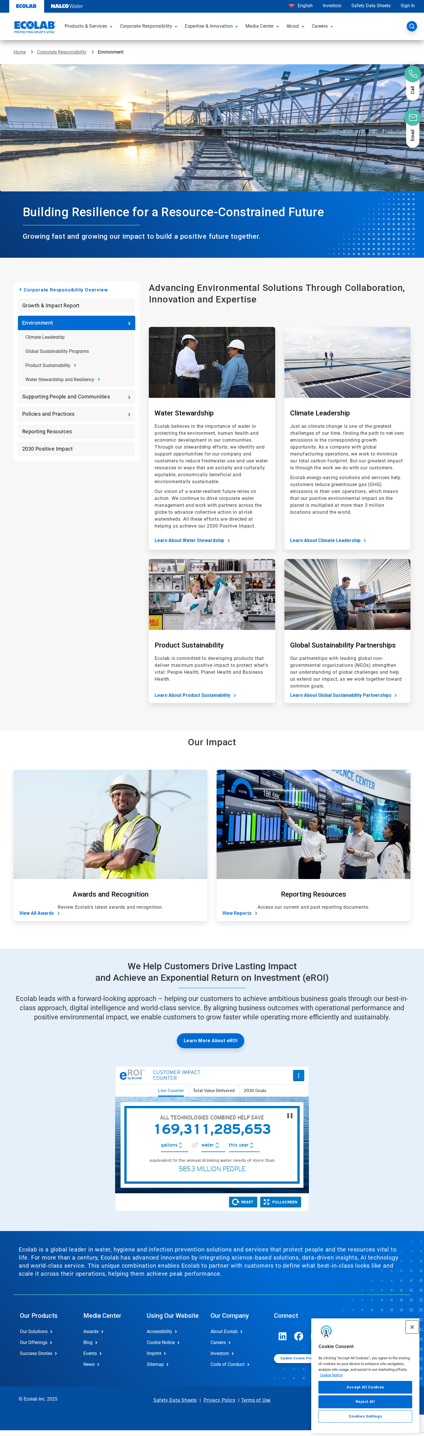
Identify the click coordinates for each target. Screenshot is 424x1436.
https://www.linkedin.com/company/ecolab (282, 1336)
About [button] (292, 26)
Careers (218, 1342)
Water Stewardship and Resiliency (59, 379)
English (305, 5)
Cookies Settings (365, 1416)
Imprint (154, 1353)
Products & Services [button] (86, 26)
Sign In (408, 5)
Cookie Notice (331, 1375)
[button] (111, 26)
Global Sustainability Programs (57, 351)
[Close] (412, 1327)
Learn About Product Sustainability (192, 695)
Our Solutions (34, 1331)
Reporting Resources (47, 431)
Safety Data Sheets (371, 5)
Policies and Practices (48, 414)
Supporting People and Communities (66, 397)
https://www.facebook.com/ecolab (299, 1336)
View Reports (237, 913)
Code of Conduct (228, 1364)
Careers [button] (320, 26)
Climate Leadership (45, 337)
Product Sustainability (47, 365)
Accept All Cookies (365, 1387)
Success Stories (36, 1353)
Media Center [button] (259, 26)
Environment (37, 323)
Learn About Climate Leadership (325, 540)
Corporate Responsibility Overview (66, 290)
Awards (91, 1331)
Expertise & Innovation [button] (209, 26)
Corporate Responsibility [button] (146, 26)
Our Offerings (33, 1342)
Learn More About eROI (210, 1040)
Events (90, 1353)
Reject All (365, 1401)
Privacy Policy (219, 1400)
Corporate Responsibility (62, 52)
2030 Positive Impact (47, 449)
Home (20, 52)
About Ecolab (224, 1331)
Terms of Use (256, 1400)
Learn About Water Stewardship (189, 540)
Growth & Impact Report (51, 305)
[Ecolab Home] (34, 28)
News (89, 1364)
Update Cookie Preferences (303, 1358)
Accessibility (159, 1331)
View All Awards (36, 913)
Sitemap (155, 1364)
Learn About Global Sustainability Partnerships (340, 695)
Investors (332, 5)
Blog (88, 1342)
